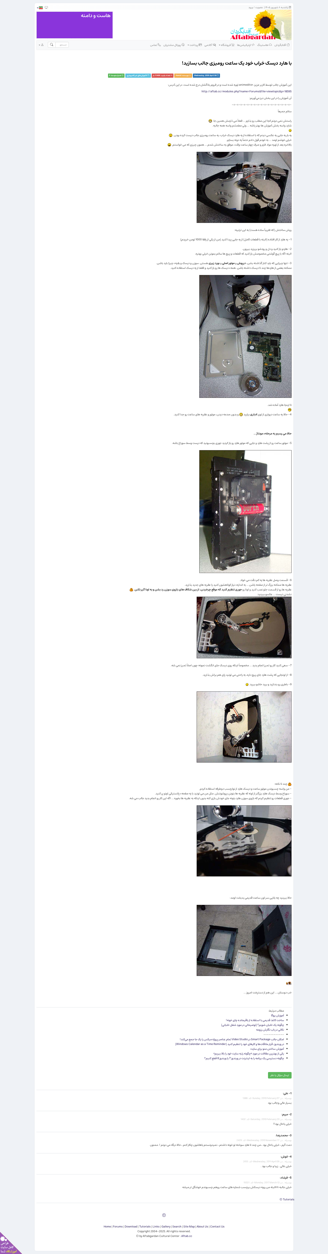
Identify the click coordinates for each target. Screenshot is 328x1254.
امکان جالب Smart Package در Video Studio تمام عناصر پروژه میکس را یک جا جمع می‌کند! (232, 1039)
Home (107, 1226)
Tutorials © (287, 1199)
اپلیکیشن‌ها (244, 45)
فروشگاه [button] (225, 45)
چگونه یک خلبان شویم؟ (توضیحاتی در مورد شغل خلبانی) (252, 1024)
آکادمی (208, 45)
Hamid (178, 75)
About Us (202, 1226)
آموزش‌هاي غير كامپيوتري (136, 75)
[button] (39, 8)
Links (156, 1226)
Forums (118, 1226)
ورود (250, 7)
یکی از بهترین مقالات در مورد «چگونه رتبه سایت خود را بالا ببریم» (249, 1053)
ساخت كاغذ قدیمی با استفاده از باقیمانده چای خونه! (255, 1020)
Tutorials (145, 1226)
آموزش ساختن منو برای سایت (267, 1048)
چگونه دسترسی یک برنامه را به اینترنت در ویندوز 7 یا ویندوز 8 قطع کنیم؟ (244, 1058)
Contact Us (217, 1226)
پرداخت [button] (194, 45)
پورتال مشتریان (172, 45)
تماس (154, 45)
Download (131, 1226)
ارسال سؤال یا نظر (279, 1075)
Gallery (166, 1226)
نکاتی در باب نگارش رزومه (270, 1029)
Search (176, 1226)
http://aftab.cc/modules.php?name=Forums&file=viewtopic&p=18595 (247, 91)
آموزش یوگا (277, 1015)
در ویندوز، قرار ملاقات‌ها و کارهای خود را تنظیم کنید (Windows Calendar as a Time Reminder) (229, 1044)
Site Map (189, 1226)
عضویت (259, 7)
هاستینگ (263, 45)
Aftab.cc (186, 1236)
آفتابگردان (280, 45)
